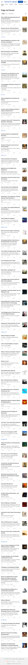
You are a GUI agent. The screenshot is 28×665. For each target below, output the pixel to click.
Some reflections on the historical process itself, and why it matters (10, 602)
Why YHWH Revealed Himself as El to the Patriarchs (10, 18)
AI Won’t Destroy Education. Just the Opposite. (10, 494)
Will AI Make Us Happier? (8, 218)
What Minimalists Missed (8, 370)
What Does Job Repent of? (8, 270)
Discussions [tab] (11, 13)
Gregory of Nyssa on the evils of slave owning (9, 145)
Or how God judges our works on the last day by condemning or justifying (10, 560)
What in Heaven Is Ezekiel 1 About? (10, 351)
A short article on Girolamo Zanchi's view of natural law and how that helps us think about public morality (11, 30)
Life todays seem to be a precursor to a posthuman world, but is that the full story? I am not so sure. (10, 393)
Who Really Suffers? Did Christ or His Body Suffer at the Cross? (10, 241)
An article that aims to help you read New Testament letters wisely (10, 113)
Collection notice (21, 658)
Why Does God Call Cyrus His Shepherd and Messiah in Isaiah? (10, 475)
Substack (8, 663)
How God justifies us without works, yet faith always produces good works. (10, 549)
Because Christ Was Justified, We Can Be (10, 532)
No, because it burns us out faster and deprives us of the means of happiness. (10, 221)
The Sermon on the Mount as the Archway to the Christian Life (10, 74)
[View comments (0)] (8, 153)
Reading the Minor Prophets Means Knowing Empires (10, 401)
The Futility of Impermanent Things (10, 251)
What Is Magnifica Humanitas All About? (10, 99)
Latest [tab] (3, 13)
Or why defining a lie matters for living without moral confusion (9, 363)
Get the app (19, 661)
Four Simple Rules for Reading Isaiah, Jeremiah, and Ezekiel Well (9, 456)
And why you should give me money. (9, 433)
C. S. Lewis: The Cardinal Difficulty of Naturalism (10, 208)
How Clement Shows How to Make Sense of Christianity (11, 88)
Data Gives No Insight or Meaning (10, 230)
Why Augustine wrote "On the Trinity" (9, 180)
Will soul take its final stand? (7, 515)
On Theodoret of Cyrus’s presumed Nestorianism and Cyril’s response (9, 244)
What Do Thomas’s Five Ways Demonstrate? (9, 633)
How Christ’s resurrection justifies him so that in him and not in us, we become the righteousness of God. (10, 535)
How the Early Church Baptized (9, 187)
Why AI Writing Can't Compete (9, 522)
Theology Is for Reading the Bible (10, 567)
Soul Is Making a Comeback (8, 503)
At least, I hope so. (5, 496)
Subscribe (20, 1)
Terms (17, 658)
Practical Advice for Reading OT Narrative (9, 134)
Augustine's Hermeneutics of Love (10, 323)
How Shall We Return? (7, 484)
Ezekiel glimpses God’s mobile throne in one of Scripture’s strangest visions (10, 354)
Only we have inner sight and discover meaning (9, 233)
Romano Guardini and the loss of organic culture (10, 316)
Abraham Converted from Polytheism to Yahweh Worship (9, 644)
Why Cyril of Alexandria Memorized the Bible (11, 61)
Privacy (13, 658)
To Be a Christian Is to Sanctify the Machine (10, 443)
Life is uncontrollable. (6, 345)
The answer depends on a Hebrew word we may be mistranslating (10, 272)
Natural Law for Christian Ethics (10, 28)
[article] (14, 21)
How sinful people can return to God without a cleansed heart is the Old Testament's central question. (9, 486)
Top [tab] (6, 13)
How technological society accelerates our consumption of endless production (10, 283)
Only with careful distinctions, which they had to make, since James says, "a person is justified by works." (10, 593)
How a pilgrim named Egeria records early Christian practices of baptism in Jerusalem (10, 44)
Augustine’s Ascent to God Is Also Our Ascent (10, 178)
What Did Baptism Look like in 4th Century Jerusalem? (10, 41)
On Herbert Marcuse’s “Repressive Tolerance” (8, 625)
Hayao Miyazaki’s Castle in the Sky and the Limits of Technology (10, 302)
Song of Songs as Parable (8, 335)
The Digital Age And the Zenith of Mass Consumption (10, 280)
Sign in (25, 1)
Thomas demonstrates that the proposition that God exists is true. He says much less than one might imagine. (10, 636)
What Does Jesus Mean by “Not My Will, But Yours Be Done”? (10, 197)
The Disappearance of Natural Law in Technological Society (10, 313)
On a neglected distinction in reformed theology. (9, 582)
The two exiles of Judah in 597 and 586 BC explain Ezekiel (10, 467)
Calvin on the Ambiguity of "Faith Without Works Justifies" (10, 546)
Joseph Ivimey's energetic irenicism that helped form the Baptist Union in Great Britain (10, 161)
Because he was (4, 477)
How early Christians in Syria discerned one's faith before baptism (9, 54)
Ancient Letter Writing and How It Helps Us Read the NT (10, 110)
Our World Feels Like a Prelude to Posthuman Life (10, 390)
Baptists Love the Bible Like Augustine (8, 169)
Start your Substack (11, 661)
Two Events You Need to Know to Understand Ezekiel (10, 464)
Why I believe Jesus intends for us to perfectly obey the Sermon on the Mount (10, 77)
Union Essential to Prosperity (9, 159)
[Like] (2, 165)
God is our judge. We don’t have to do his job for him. (10, 382)
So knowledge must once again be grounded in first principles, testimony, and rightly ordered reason (10, 424)
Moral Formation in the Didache (9, 51)
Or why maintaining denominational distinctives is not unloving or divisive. (9, 613)
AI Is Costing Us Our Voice (8, 260)
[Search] (25, 13)
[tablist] (7, 13)
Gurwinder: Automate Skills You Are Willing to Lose (11, 291)
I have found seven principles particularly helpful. (10, 138)
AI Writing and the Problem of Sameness (9, 412)
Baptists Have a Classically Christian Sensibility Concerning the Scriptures (9, 172)
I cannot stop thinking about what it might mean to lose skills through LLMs (10, 294)
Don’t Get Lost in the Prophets (9, 453)
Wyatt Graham (8, 23)
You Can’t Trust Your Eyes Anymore (10, 422)
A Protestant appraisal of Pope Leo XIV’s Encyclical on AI (10, 102)
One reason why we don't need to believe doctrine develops (10, 149)
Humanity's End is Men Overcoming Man (11, 513)
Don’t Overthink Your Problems (9, 380)
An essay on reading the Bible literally (9, 337)
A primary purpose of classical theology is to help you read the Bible (10, 569)
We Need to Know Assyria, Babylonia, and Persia (10, 404)
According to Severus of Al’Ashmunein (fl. (10, 64)
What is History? (5, 600)
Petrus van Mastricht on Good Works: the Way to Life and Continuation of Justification (9, 578)
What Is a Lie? (5, 361)
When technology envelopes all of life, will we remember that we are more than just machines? (10, 505)
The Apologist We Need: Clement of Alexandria (11, 85)
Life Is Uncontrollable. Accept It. (10, 343)
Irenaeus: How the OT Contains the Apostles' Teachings (10, 121)
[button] (2, 4)
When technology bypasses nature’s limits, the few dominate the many (10, 305)
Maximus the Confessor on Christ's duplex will (10, 200)
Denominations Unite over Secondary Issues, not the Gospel (10, 610)
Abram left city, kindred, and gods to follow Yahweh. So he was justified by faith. (10, 647)
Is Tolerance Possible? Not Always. (10, 623)
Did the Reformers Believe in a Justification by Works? (9, 590)
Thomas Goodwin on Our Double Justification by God (10, 557)
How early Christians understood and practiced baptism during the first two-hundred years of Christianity (9, 189)
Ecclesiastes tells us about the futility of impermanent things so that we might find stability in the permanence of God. (10, 253)
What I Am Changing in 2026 (9, 431)
